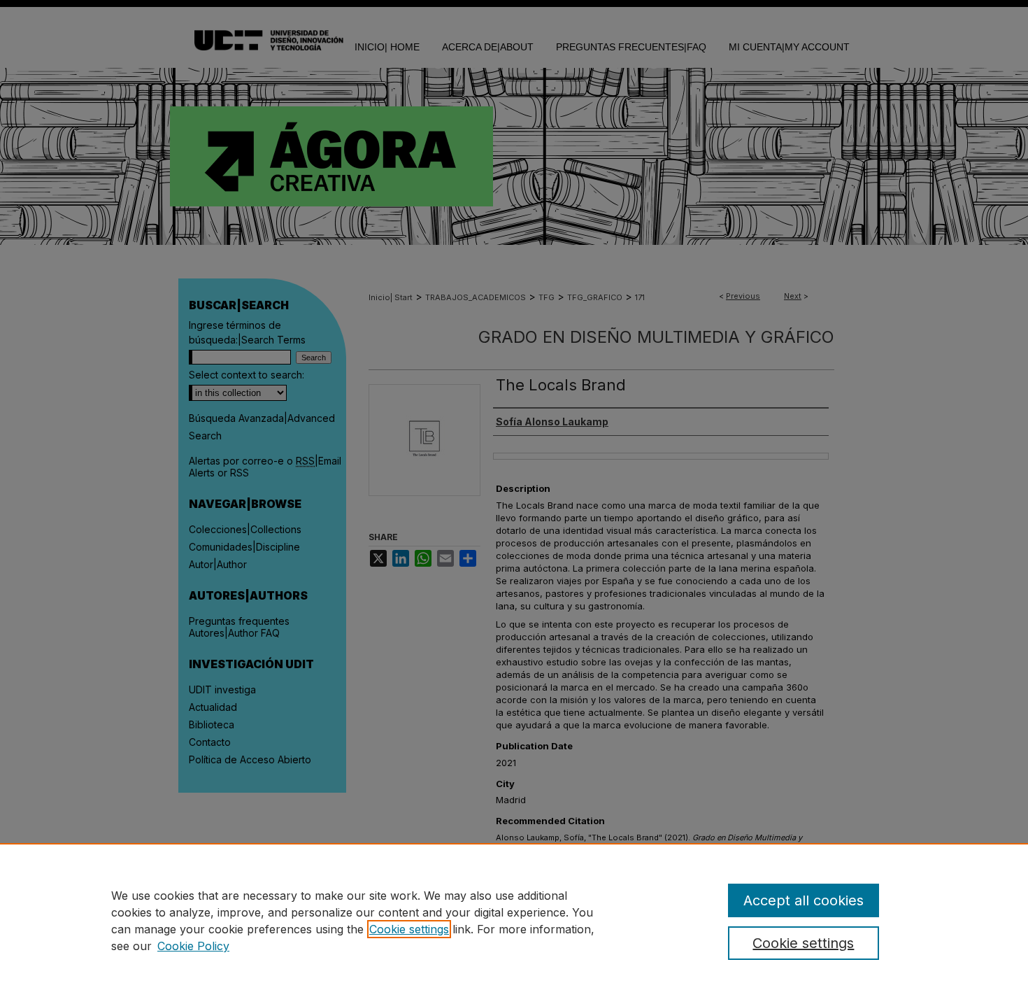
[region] (514, 920)
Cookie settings (409, 929)
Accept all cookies (803, 900)
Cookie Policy (193, 946)
